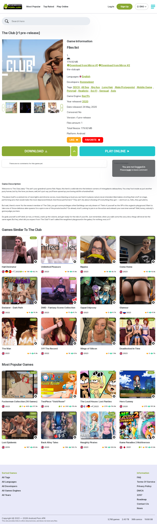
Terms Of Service (146, 481)
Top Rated (48, 6)
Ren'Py (86, 96)
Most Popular (33, 6)
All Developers (9, 486)
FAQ (139, 477)
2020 (85, 101)
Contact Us (143, 504)
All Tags (6, 477)
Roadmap (142, 499)
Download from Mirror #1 (84, 65)
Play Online (62, 6)
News (140, 508)
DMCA (140, 490)
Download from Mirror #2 (115, 65)
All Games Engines (11, 490)
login (128, 170)
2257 (139, 495)
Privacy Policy (144, 486)
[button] (153, 6)
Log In (111, 6)
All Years (6, 495)
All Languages (9, 481)
